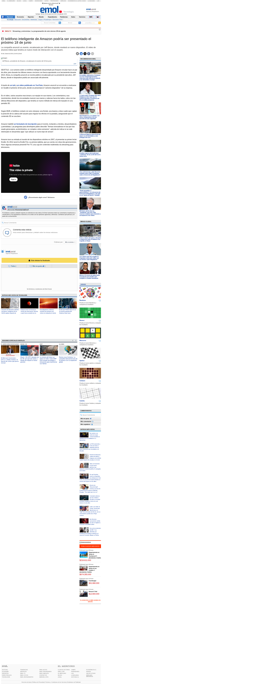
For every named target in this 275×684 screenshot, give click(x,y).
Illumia (61, 344)
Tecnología (10, 19)
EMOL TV (22, 673)
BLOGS (60, 675)
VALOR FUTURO (90, 673)
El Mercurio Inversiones (10, 344)
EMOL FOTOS (24, 675)
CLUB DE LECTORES (64, 669)
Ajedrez (82, 360)
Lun (98, 1)
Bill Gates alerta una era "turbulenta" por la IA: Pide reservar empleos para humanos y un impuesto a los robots (90, 213)
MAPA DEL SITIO (43, 677)
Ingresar (88, 11)
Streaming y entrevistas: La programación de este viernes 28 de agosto (39, 31)
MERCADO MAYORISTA (89, 676)
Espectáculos (52, 17)
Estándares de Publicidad (74, 682)
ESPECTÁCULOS (6, 675)
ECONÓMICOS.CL (91, 669)
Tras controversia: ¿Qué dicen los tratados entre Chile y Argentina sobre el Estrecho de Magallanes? (89, 173)
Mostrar (51, 5)
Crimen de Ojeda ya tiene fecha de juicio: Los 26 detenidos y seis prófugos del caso (89, 136)
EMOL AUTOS (43, 669)
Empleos (63, 1)
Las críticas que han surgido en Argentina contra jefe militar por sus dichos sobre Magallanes (89, 258)
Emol (3, 1)
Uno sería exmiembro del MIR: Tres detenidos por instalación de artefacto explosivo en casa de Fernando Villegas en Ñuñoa (90, 532)
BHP (41, 344)
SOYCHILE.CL (75, 677)
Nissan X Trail (93, 591)
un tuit (12, 85)
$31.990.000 (94, 583)
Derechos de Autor (26, 682)
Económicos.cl (72, 1)
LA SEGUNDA (75, 675)
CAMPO (73, 669)
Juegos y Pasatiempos (44, 19)
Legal (25, 1)
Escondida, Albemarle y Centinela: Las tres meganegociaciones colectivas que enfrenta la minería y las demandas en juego (90, 77)
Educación (18, 19)
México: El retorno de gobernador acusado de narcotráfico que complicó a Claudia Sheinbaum (89, 277)
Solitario (82, 381)
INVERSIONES (75, 671)
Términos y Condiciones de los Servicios (55, 682)
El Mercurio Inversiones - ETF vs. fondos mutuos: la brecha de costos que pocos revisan (10, 360)
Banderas (82, 300)
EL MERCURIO (62, 673)
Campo (31, 1)
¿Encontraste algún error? (41, 197)
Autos (46, 1)
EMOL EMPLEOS (44, 673)
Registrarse (95, 11)
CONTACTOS (43, 675)
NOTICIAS (5, 669)
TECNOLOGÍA (6, 677)
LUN (72, 673)
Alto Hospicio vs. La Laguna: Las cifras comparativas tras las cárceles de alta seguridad (89, 117)
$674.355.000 (85, 574)
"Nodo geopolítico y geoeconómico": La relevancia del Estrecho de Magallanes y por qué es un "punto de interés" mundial (89, 193)
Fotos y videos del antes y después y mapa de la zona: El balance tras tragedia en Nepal (90, 239)
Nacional (10, 17)
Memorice (82, 340)
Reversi (81, 320)
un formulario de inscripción (25, 124)
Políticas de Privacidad (38, 682)
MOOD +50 (23, 344)
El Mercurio (11, 1)
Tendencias (64, 17)
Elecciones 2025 (57, 19)
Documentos (25, 19)
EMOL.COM (61, 671)
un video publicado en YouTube (30, 85)
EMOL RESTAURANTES (26, 677)
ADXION (88, 671)
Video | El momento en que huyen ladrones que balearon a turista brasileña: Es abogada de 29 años (90, 467)
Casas (84, 1)
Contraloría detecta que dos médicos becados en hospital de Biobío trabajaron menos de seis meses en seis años (90, 499)
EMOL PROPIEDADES (45, 671)
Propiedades (54, 1)
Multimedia (34, 19)
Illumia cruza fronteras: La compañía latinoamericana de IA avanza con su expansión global (68, 359)
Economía (20, 17)
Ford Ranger (92, 581)
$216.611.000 (85, 560)
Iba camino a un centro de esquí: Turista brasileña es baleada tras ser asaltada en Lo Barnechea (90, 437)
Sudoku (82, 401)
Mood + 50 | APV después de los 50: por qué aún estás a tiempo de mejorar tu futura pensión (29, 359)
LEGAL (60, 677)
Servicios (82, 17)
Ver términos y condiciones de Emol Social (39, 289)
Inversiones (38, 1)
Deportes (31, 17)
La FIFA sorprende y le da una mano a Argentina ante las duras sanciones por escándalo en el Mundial (90, 447)
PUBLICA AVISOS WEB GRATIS (90, 546)
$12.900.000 (94, 594)
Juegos (83, 284)
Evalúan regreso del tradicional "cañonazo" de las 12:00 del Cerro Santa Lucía (89, 154)
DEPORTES (5, 673)
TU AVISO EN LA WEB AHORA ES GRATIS (90, 601)
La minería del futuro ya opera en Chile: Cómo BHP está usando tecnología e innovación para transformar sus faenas (48, 360)
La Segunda (91, 1)
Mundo (41, 17)
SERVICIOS (23, 671)
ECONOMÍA (5, 671)
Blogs (19, 1)
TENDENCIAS (24, 669)
